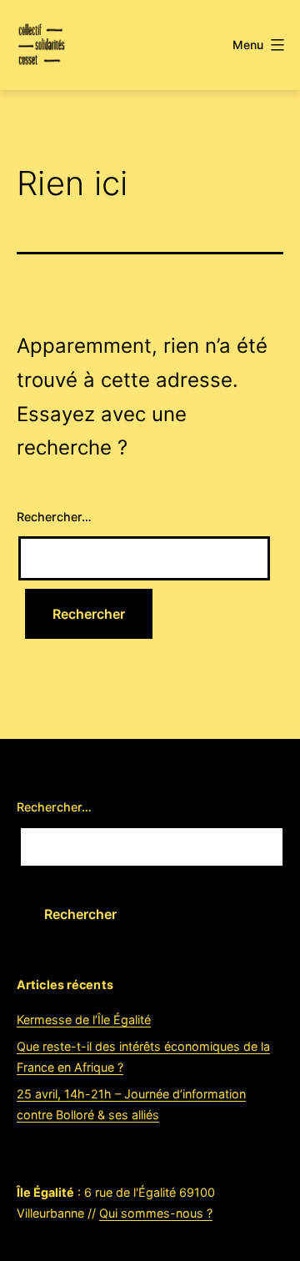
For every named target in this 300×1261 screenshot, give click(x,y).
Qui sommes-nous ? (155, 1213)
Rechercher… (54, 517)
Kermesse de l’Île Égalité (84, 1019)
